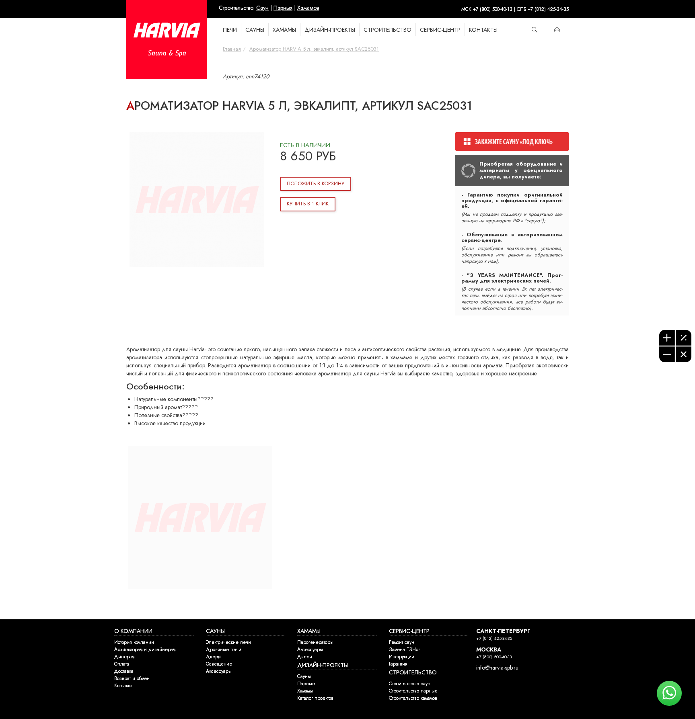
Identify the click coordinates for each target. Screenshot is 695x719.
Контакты (123, 685)
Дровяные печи (223, 649)
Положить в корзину (315, 183)
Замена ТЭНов (405, 649)
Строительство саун (409, 683)
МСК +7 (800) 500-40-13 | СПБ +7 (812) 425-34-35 (515, 9)
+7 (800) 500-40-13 (494, 657)
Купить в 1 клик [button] (308, 203)
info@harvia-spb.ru (497, 668)
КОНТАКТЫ (483, 30)
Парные (306, 683)
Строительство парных (413, 691)
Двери (213, 656)
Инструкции (401, 656)
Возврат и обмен (132, 678)
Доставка (124, 671)
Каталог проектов (315, 698)
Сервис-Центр (440, 30)
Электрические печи (228, 642)
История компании (134, 642)
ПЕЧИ (230, 30)
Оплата (121, 664)
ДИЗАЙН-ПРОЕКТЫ (322, 665)
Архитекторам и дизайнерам (144, 649)
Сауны (304, 676)
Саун (262, 8)
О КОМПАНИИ (133, 631)
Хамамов (308, 8)
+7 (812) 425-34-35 (494, 638)
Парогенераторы (315, 642)
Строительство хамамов (413, 698)
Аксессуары (219, 671)
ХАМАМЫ (284, 30)
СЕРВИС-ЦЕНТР (409, 631)
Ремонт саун (401, 642)
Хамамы (305, 691)
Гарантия (398, 664)
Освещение (219, 664)
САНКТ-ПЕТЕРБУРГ (503, 631)
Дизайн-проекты (329, 30)
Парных (282, 8)
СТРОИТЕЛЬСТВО (387, 30)
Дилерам (124, 656)
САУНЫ (254, 30)
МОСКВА (488, 649)
